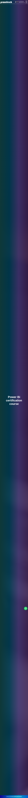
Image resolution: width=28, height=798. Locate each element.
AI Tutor (17, 1)
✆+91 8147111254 (18, 796)
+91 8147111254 (22, 1)
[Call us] (26, 608)
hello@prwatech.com (22, 2)
